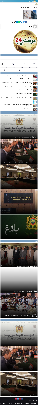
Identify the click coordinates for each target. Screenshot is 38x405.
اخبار (16, 403)
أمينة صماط (30, 26)
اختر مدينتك (35, 57)
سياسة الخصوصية (11, 403)
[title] (31, 1)
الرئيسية (18, 403)
